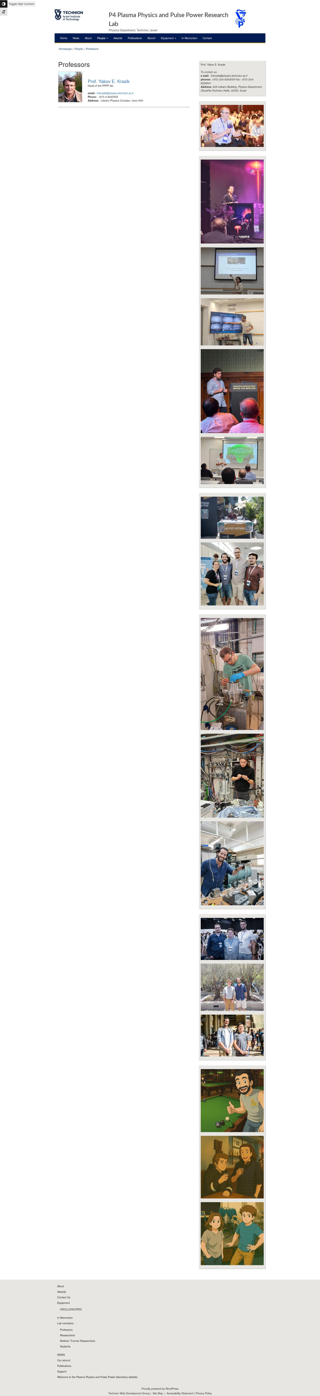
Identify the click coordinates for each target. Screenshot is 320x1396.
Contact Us (63, 1297)
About (88, 38)
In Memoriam (189, 38)
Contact (207, 38)
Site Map (158, 1393)
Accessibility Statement (180, 1393)
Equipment (167, 38)
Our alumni (63, 1360)
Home (63, 38)
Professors (92, 49)
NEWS (61, 1355)
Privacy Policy (204, 1393)
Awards (118, 38)
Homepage (65, 49)
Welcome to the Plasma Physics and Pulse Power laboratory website (97, 1377)
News (76, 38)
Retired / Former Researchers (77, 1341)
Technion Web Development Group (129, 1393)
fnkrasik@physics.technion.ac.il (115, 93)
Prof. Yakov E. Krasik (108, 81)
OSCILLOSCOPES (71, 1309)
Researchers (67, 1335)
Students (65, 1346)
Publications (135, 38)
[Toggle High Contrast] (3, 4)
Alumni (151, 38)
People (101, 38)
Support (61, 1371)
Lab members (65, 1323)
